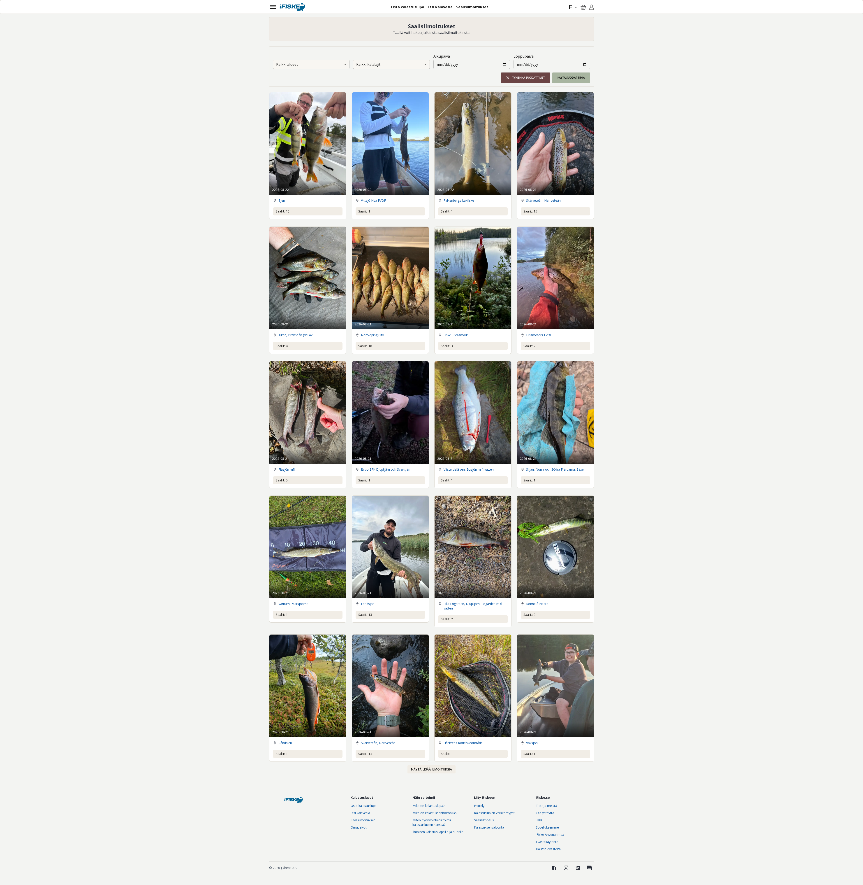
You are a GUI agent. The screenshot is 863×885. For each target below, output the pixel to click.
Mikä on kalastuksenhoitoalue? (434, 813)
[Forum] (589, 867)
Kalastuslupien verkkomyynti (494, 813)
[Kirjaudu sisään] (591, 8)
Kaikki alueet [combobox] (287, 64)
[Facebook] (554, 867)
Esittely (479, 805)
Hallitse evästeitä (548, 849)
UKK (539, 820)
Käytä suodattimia (571, 77)
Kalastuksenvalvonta (489, 827)
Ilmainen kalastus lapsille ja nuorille (437, 832)
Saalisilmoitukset (363, 820)
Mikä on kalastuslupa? (428, 805)
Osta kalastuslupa (364, 805)
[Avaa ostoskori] (583, 7)
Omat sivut (359, 827)
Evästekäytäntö (547, 842)
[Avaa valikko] (273, 7)
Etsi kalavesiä (360, 813)
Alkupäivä (441, 56)
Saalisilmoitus (484, 820)
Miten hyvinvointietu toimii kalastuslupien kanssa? (431, 822)
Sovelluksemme (547, 827)
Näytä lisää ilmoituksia (431, 769)
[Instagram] (566, 867)
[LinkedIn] (577, 867)
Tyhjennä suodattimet (528, 77)
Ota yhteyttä (545, 813)
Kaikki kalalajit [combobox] (368, 64)
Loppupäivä (524, 56)
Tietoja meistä (546, 805)
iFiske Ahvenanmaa (550, 834)
